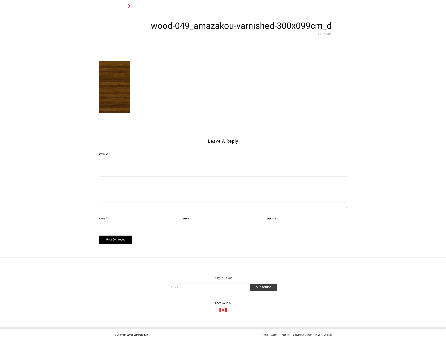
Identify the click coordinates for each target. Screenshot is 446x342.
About (159, 6)
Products (172, 6)
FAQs (213, 6)
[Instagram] (223, 298)
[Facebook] (216, 298)
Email (186, 218)
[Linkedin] (229, 298)
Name (102, 218)
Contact (225, 6)
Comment (104, 154)
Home (147, 6)
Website (271, 218)
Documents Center (195, 6)
